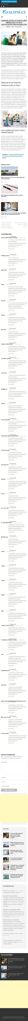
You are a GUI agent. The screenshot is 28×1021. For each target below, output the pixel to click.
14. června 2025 (10, 403)
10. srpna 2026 (15, 717)
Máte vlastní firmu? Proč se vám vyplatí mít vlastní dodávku (12, 178)
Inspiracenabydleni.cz (13, 902)
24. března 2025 (10, 300)
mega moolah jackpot (7, 344)
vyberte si (22, 942)
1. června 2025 (12, 389)
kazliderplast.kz (5, 670)
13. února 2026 (10, 580)
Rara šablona (12, 1018)
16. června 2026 (11, 685)
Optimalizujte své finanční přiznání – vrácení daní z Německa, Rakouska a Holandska (17, 867)
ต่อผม (2, 611)
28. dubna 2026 (8, 654)
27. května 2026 (14, 670)
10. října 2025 (9, 493)
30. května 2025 (16, 358)
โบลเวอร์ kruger (5, 450)
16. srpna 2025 (14, 450)
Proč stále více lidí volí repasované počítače (16, 858)
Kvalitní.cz (4, 48)
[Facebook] (1, 6)
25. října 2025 (13, 508)
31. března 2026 (18, 625)
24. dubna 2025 (10, 329)
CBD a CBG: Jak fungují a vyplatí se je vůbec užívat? (21, 224)
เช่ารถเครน (4, 373)
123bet (3, 566)
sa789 (2, 551)
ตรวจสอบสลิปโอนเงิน (6, 522)
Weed (2, 284)
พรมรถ (3, 493)
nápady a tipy (17, 891)
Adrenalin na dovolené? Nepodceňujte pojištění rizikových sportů (16, 876)
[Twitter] (3, 6)
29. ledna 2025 (22, 237)
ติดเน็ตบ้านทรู (4, 537)
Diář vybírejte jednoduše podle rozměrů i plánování (12, 196)
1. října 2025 (10, 479)
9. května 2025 (17, 344)
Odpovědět (11, 249)
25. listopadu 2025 (10, 551)
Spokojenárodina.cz (15, 916)
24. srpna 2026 (13, 733)
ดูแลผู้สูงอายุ (4, 389)
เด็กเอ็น (3, 595)
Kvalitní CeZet (15, 1016)
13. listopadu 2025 (13, 537)
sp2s (2, 654)
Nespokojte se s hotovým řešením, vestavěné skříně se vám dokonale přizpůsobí (13, 213)
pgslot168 (3, 270)
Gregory (3, 300)
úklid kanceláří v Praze (10, 102)
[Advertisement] (14, 808)
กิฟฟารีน (3, 479)
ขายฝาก (3, 580)
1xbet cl (3, 403)
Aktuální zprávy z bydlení (9, 1)
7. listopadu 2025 (17, 522)
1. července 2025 (15, 419)
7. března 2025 (11, 270)
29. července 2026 (5, 703)
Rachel (3, 315)
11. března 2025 (9, 284)
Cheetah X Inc (5, 464)
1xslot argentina (5, 419)
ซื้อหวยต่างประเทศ (5, 717)
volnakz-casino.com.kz (7, 625)
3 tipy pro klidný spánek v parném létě (9, 4)
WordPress (23, 1018)
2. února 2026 (9, 566)
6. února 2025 (14, 255)
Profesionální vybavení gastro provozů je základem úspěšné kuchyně (16, 835)
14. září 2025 (13, 464)
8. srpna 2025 (23, 436)
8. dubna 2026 (21, 640)
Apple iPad (6, 935)
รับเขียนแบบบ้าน (5, 255)
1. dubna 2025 (9, 315)
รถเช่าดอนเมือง (5, 733)
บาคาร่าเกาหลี (4, 508)
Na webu (3, 141)
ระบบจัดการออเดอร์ (6, 358)
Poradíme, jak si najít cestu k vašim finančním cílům (16, 852)
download (3, 685)
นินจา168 (3, 329)
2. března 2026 (8, 611)
